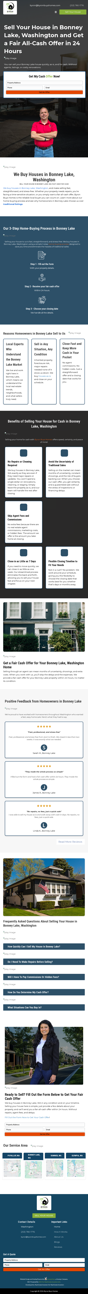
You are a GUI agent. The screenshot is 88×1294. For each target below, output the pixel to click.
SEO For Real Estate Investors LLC (49, 1282)
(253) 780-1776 (77, 5)
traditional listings (13, 204)
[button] (44, 946)
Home (57, 1227)
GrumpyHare (51, 1279)
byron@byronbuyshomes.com (45, 5)
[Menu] (56, 12)
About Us (58, 1237)
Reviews (58, 1247)
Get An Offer (44, 92)
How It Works (60, 1232)
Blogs (57, 1242)
